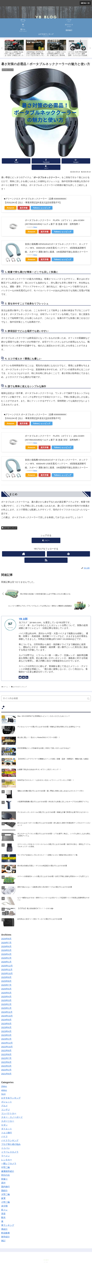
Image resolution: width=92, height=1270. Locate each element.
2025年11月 (6, 969)
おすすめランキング (10, 528)
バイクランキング (9, 1140)
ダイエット (6, 1129)
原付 (3, 1183)
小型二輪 (5, 1202)
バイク (4, 1136)
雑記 (3, 1241)
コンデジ (5, 1109)
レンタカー (6, 1160)
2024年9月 (6, 1020)
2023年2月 (6, 1039)
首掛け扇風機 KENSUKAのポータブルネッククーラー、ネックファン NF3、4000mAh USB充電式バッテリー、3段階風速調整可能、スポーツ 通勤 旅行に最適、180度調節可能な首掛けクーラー (56, 248)
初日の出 (5, 1175)
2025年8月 (6, 981)
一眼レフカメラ (8, 1163)
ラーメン (5, 1156)
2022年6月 (6, 1062)
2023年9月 (6, 1023)
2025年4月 (6, 996)
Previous (2, 48)
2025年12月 (7, 966)
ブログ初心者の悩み (11, 1144)
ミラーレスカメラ (9, 1152)
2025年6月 (6, 989)
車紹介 (4, 1229)
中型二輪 (5, 1167)
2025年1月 (6, 1008)
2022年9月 (6, 1050)
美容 (3, 1213)
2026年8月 (6, 939)
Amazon (10, 208)
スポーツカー (7, 1121)
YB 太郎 (23, 618)
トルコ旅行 (6, 1133)
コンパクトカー (8, 1113)
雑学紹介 (5, 1237)
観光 (3, 1217)
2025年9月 (6, 977)
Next (90, 48)
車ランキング (7, 1225)
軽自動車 (5, 1233)
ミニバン (5, 1148)
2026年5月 (6, 950)
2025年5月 (6, 993)
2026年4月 (6, 954)
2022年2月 (6, 1070)
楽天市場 (23, 208)
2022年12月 (7, 1043)
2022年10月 (7, 1047)
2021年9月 (6, 1074)
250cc (4, 1086)
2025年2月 (6, 1004)
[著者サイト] (23, 554)
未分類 (4, 1206)
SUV (3, 1094)
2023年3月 (6, 1035)
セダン (4, 1125)
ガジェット (6, 1102)
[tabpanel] (14, 48)
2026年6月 (6, 946)
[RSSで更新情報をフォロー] (45, 560)
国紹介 (4, 1190)
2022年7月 (6, 1058)
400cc (4, 1090)
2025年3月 (6, 1000)
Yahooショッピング (41, 208)
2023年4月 (6, 1031)
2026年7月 (6, 942)
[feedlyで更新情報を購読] (68, 554)
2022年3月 (6, 1066)
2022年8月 (6, 1054)
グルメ (4, 1105)
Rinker (35, 227)
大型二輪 (5, 1194)
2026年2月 (6, 958)
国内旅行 (5, 1186)
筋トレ (4, 1210)
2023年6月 (6, 1027)
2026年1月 (6, 962)
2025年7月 (6, 985)
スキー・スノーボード (12, 1117)
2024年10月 (7, 1016)
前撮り (4, 1179)
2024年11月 (6, 1012)
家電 (3, 1198)
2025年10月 (7, 973)
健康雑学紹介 (7, 1171)
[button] (88, 699)
